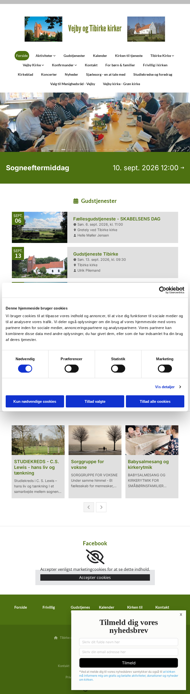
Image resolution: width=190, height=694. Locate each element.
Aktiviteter (44, 55)
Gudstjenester (74, 55)
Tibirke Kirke (161, 55)
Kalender (100, 55)
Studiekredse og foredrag (152, 74)
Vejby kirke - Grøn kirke (121, 84)
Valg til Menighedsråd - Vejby (72, 84)
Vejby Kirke (32, 65)
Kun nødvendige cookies (34, 401)
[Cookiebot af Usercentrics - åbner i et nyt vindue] (162, 290)
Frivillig (49, 607)
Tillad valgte (95, 401)
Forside (22, 55)
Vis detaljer (165, 386)
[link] (46, 55)
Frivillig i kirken (155, 65)
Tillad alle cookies (155, 401)
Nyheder (71, 74)
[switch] (72, 368)
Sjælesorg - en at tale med (105, 74)
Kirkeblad (25, 74)
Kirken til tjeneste (128, 55)
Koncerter (49, 74)
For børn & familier (120, 65)
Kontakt (91, 65)
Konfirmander (63, 65)
